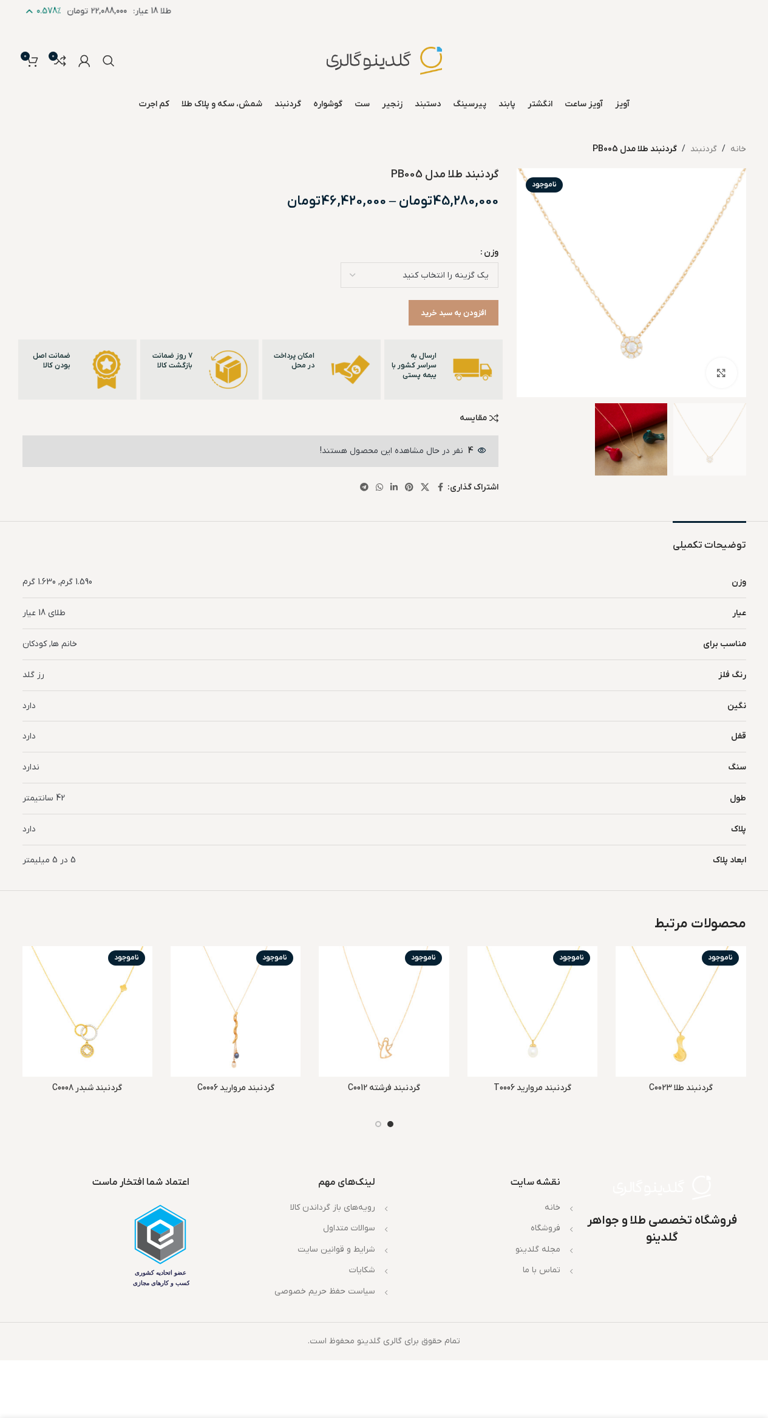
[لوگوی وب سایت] (384, 60)
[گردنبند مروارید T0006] (532, 1011)
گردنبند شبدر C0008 (87, 1088)
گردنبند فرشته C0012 (384, 1088)
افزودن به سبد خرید (453, 313)
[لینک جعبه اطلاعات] (443, 370)
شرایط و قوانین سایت (336, 1249)
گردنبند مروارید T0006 (532, 1088)
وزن (491, 252)
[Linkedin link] (394, 488)
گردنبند (703, 149)
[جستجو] (109, 61)
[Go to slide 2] (378, 1124)
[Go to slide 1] (390, 1124)
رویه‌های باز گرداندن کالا (332, 1207)
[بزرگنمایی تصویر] (721, 373)
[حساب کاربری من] (84, 61)
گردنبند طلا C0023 (681, 1088)
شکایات (362, 1270)
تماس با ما (541, 1270)
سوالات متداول (349, 1228)
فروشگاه (545, 1228)
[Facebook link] (440, 488)
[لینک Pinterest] (409, 488)
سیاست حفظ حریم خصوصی (324, 1291)
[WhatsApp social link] (379, 488)
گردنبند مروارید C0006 (235, 1088)
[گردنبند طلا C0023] (681, 1011)
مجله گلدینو (537, 1249)
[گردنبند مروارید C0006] (236, 1011)
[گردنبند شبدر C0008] (87, 1011)
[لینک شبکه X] (425, 488)
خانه (738, 149)
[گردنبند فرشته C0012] (384, 1011)
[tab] (709, 539)
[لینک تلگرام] (364, 488)
